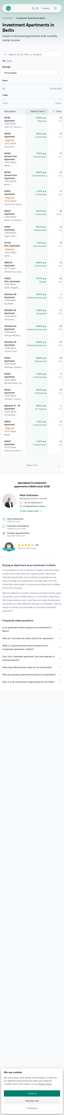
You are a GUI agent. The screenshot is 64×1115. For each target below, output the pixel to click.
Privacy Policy (45, 1084)
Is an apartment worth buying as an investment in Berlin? (26, 629)
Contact (46, 8)
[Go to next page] (59, 466)
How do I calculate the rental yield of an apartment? (28, 638)
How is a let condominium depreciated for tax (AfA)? (28, 682)
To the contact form (29, 511)
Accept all (32, 1093)
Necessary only (32, 1100)
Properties (7, 18)
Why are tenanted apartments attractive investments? (29, 674)
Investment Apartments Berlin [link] (30, 18)
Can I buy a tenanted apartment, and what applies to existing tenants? (28, 658)
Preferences (32, 1108)
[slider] (3, 84)
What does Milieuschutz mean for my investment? (27, 667)
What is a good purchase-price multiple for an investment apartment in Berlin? (25, 647)
